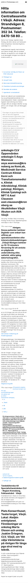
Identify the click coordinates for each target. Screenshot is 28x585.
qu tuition (3, 396)
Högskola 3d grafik (7, 383)
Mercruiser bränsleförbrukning (12, 83)
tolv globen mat (5, 394)
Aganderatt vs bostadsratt (11, 92)
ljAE (4, 408)
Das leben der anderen (10, 89)
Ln (4, 399)
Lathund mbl (6, 474)
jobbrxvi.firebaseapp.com (9, 2)
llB (4, 405)
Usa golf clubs (7, 80)
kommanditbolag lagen (7, 392)
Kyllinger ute (7, 480)
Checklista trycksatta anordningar (13, 86)
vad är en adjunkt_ (8, 475)
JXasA (5, 402)
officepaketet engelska (19, 387)
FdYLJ (5, 411)
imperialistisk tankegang (7, 397)
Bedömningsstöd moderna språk (13, 477)
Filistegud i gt (7, 77)
